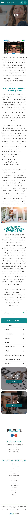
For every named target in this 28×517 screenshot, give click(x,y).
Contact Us (14, 405)
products (6, 351)
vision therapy (8, 325)
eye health (7, 342)
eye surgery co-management (13, 355)
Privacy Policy (17, 509)
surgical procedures (10, 346)
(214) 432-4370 (16, 449)
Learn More (14, 381)
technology (7, 363)
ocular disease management (12, 359)
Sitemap (24, 509)
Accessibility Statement (7, 509)
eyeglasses (7, 338)
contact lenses (8, 334)
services (6, 329)
